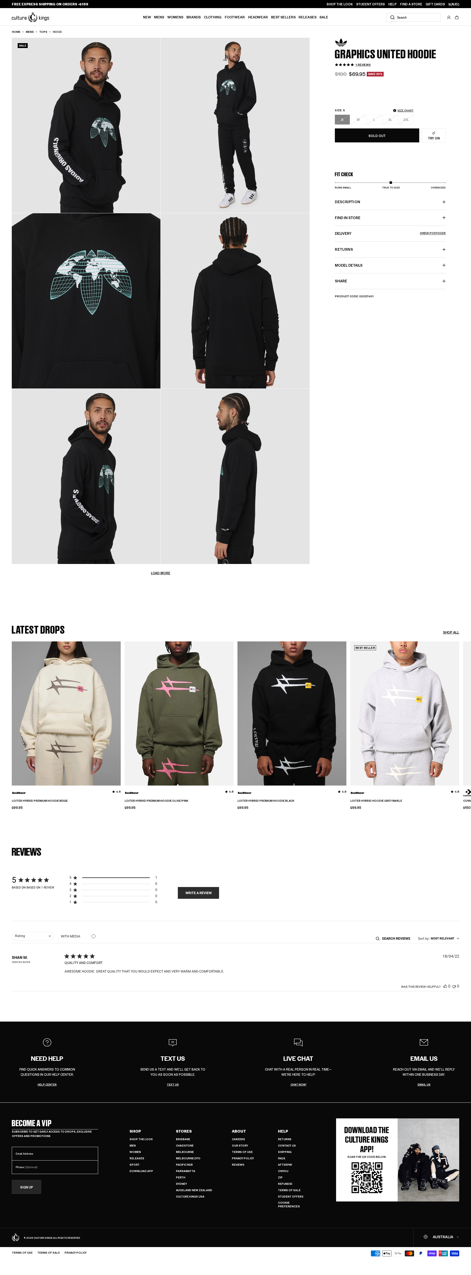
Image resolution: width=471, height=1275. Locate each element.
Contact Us (287, 1145)
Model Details (349, 265)
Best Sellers (283, 17)
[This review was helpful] (445, 986)
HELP (392, 4)
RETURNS (344, 249)
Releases (307, 17)
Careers (238, 1139)
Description (347, 201)
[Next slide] (459, 712)
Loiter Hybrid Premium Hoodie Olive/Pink (156, 801)
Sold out (377, 135)
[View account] (448, 17)
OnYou (283, 1171)
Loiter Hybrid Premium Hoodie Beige (40, 801)
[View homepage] (30, 17)
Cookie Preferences (289, 1204)
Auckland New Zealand (194, 1190)
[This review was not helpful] (454, 986)
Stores (184, 1131)
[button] (456, 17)
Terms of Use (242, 1152)
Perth (180, 1177)
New (147, 17)
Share (341, 281)
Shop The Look (141, 1139)
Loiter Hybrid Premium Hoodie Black (265, 801)
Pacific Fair (184, 1164)
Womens (175, 17)
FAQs (281, 1158)
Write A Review (198, 893)
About (239, 1131)
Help (283, 1131)
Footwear (235, 17)
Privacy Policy (243, 1158)
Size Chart (405, 110)
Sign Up (26, 1187)
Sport (135, 1164)
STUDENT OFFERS (370, 4)
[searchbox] (398, 938)
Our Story (240, 1145)
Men (133, 1145)
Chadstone (185, 1145)
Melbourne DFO (188, 1158)
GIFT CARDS (435, 4)
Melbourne (185, 1152)
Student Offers (290, 1196)
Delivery (390, 233)
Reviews (238, 1164)
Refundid (285, 1184)
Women (135, 1152)
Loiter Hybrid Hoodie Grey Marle (376, 801)
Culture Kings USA (190, 1196)
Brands (193, 17)
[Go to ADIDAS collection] (347, 42)
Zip (280, 1177)
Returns (284, 1139)
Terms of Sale (289, 1190)
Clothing (213, 17)
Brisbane (183, 1139)
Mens (159, 17)
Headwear (258, 17)
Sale (323, 17)
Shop (135, 1131)
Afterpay (285, 1164)
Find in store (347, 217)
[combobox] (413, 17)
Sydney (181, 1184)
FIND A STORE (411, 4)
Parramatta (185, 1171)
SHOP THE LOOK (340, 4)
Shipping (284, 1152)
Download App (141, 1171)
